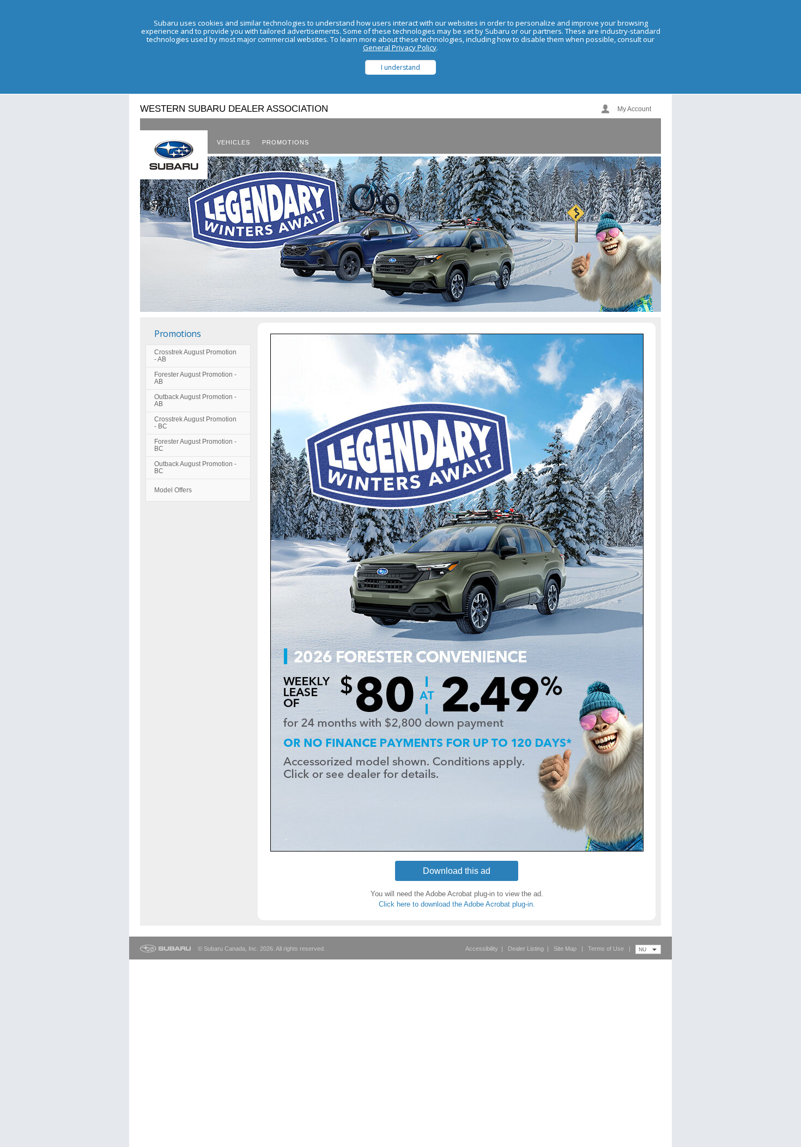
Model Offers (173, 490)
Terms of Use (606, 948)
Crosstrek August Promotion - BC (195, 422)
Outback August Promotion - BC (195, 467)
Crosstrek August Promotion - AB (195, 355)
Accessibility (481, 948)
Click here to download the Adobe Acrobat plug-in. (457, 904)
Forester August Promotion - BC (195, 445)
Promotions (177, 334)
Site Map (565, 948)
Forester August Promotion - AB (195, 378)
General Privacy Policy (399, 47)
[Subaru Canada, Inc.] (174, 154)
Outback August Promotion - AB (195, 400)
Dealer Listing (526, 948)
